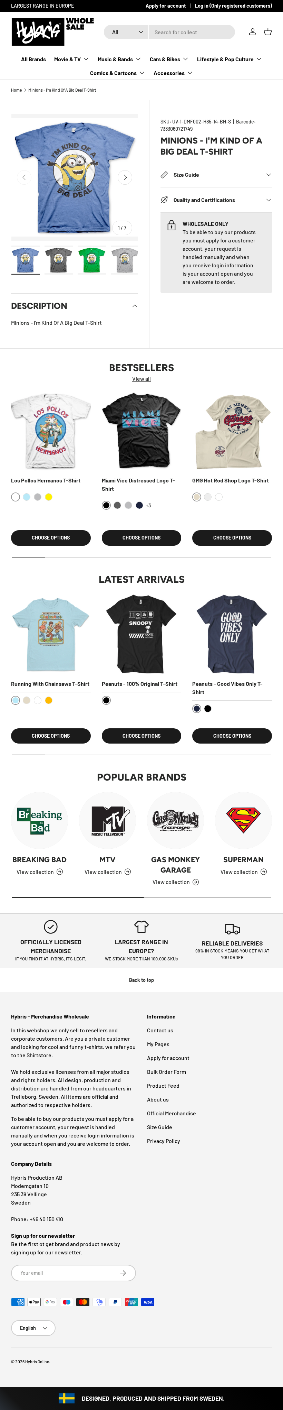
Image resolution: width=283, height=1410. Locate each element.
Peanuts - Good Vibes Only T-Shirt (227, 687)
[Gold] (48, 700)
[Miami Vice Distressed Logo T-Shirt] (142, 431)
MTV (107, 859)
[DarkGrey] (117, 505)
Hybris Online (37, 1361)
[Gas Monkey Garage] (175, 820)
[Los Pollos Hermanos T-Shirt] (51, 431)
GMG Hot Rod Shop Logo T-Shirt (230, 480)
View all (141, 378)
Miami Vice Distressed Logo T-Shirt (138, 484)
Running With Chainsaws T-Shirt (50, 683)
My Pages (158, 1044)
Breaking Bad (39, 859)
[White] (219, 497)
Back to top (141, 980)
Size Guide (159, 1127)
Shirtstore (39, 1055)
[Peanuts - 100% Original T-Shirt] (142, 634)
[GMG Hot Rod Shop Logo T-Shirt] (232, 431)
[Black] (208, 708)
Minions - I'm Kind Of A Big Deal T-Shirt (62, 90)
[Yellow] (48, 497)
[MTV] (107, 820)
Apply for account (166, 6)
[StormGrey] (208, 497)
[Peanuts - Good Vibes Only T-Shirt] (232, 634)
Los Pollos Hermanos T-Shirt (45, 480)
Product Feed (163, 1085)
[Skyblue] (26, 497)
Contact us (160, 1030)
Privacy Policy (163, 1140)
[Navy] (139, 505)
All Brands (33, 59)
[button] (267, 31)
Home (16, 90)
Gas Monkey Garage (175, 864)
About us (158, 1099)
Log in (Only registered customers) (233, 6)
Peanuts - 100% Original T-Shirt (139, 683)
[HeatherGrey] (37, 497)
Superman (243, 859)
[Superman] (243, 820)
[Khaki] (26, 700)
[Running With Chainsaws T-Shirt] (51, 634)
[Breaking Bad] (39, 820)
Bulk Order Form (166, 1071)
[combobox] (169, 32)
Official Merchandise (171, 1113)
